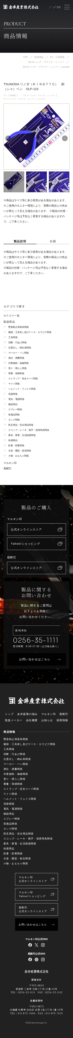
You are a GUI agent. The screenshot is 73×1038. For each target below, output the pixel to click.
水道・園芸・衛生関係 (17, 450)
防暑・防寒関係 (14, 445)
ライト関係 (12, 383)
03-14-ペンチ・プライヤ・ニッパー (39, 95)
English (59, 7)
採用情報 (62, 720)
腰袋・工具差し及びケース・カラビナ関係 (27, 332)
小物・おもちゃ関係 (16, 455)
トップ (9, 714)
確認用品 (10, 404)
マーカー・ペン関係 (16, 352)
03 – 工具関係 (10, 95)
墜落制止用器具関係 (16, 327)
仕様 (53, 241)
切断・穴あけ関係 (15, 342)
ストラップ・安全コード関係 (21, 378)
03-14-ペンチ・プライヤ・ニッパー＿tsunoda (24, 99)
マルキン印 (10, 462)
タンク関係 (12, 419)
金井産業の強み (27, 714)
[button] (65, 138)
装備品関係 (12, 414)
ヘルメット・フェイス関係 (19, 388)
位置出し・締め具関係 (17, 347)
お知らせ (47, 720)
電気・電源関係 (14, 399)
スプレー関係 (13, 409)
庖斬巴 (7, 468)
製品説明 (20, 241)
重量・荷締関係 (14, 373)
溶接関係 (10, 394)
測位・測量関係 (14, 358)
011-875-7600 (26, 1013)
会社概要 (32, 720)
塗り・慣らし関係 (15, 368)
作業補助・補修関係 (16, 363)
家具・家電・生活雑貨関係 (19, 435)
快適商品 (10, 440)
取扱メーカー (14, 720)
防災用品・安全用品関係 (18, 425)
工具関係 (10, 337)
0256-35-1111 (36, 640)
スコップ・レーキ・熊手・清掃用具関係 (26, 430)
